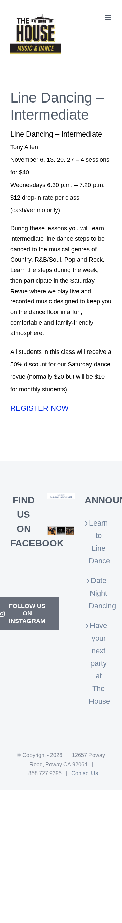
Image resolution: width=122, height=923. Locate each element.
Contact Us (84, 773)
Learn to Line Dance (98, 542)
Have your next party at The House (98, 663)
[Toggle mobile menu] (108, 17)
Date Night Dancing (98, 593)
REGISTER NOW (39, 408)
